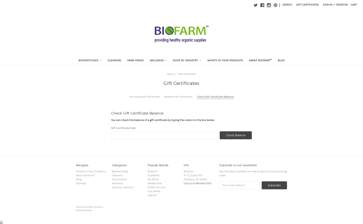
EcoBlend (153, 175)
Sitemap (81, 183)
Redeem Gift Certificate (178, 96)
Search (287, 4)
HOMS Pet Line (156, 187)
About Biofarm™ (260, 60)
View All (152, 195)
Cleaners (114, 60)
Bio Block (153, 179)
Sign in (327, 4)
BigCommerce (95, 207)
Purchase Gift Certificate (144, 96)
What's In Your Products (225, 60)
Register (342, 4)
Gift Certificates (307, 4)
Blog (281, 60)
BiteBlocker (155, 183)
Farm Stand (135, 60)
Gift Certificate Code (123, 128)
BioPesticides (88, 60)
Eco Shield (154, 191)
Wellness (157, 60)
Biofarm (152, 171)
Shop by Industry (186, 60)
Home (170, 74)
